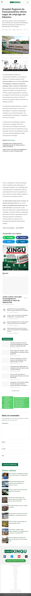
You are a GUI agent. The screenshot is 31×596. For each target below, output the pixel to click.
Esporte (15, 575)
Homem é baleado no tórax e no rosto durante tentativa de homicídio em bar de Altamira (17, 322)
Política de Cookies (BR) (15, 591)
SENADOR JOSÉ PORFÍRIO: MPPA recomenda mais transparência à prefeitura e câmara (16, 483)
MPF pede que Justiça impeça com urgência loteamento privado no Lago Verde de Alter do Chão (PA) (17, 499)
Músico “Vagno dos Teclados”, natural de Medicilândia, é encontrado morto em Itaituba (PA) (19, 352)
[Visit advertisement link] (15, 167)
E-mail (4, 449)
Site (3, 455)
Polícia (15, 581)
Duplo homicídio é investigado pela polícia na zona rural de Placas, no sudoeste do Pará (18, 475)
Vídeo (15, 588)
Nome (4, 442)
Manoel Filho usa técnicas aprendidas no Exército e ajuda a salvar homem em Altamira (17, 309)
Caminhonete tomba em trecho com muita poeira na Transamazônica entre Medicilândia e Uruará (17, 329)
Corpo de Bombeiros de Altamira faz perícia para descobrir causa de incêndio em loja (17, 539)
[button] (2, 2)
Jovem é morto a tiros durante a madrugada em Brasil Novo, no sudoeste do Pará (17, 316)
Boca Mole (15, 567)
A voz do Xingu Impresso (15, 565)
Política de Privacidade (16, 590)
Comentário (5, 423)
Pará (16, 580)
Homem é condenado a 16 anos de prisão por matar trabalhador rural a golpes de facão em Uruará (18, 360)
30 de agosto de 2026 (15, 347)
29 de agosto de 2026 (15, 363)
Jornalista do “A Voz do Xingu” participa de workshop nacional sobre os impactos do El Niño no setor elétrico (19, 383)
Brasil (15, 568)
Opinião (15, 578)
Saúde (15, 586)
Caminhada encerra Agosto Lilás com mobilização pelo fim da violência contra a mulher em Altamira (14, 145)
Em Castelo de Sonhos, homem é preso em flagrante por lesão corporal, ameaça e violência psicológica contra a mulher (20, 402)
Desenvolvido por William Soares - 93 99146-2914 (15, 594)
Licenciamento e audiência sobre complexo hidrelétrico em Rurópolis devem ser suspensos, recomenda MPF (18, 531)
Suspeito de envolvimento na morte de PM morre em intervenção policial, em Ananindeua (8, 402)
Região (15, 585)
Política (15, 583)
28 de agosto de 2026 (15, 371)
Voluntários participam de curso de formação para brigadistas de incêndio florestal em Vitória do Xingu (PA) (19, 344)
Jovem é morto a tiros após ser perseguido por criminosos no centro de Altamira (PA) (15, 150)
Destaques (15, 572)
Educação (15, 573)
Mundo (15, 577)
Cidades (15, 570)
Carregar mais (15, 390)
